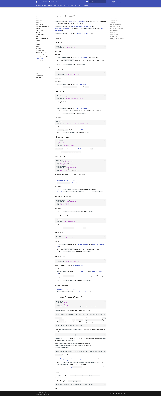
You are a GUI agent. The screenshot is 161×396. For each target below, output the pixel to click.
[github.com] (111, 393)
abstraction (72, 21)
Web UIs (86, 5)
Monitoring (66, 5)
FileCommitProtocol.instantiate (83, 33)
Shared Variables (58, 5)
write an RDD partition (82, 84)
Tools (72, 5)
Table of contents (113, 12)
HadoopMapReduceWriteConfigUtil (85, 358)
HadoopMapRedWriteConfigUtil (65, 358)
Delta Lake (73, 183)
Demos (80, 5)
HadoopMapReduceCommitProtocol (66, 180)
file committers (81, 21)
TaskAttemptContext (77, 265)
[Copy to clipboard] (105, 46)
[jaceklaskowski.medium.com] (121, 393)
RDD (76, 5)
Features (44, 5)
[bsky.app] (113, 393)
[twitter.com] (116, 393)
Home (39, 5)
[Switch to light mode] (86, 1)
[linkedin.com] (119, 393)
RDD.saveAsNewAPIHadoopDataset (81, 26)
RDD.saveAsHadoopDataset (62, 28)
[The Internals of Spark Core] (36, 1)
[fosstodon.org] (124, 393)
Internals (50, 5)
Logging (61, 388)
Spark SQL (60, 189)
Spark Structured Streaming (83, 291)
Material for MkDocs (44, 394)
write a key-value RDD (82, 57)
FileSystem (81, 149)
